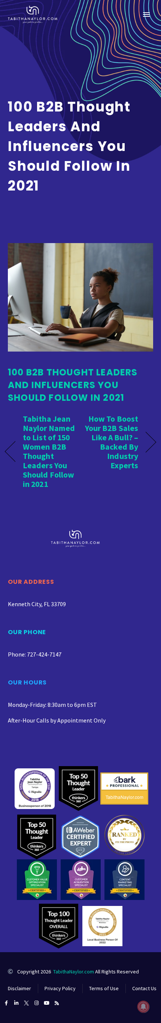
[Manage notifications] (143, 1007)
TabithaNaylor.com (73, 971)
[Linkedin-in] (16, 1003)
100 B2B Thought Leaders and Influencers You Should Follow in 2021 (73, 385)
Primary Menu (146, 14)
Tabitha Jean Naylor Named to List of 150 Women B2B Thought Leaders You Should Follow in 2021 (49, 451)
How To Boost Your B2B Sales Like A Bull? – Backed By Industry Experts (111, 442)
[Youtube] (46, 1003)
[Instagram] (36, 1003)
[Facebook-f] (6, 1003)
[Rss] (56, 1003)
